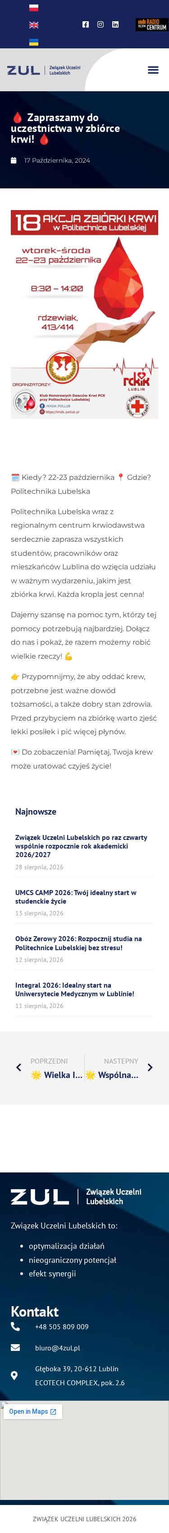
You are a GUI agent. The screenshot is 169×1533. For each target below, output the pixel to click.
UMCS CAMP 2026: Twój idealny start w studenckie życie (76, 896)
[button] (153, 70)
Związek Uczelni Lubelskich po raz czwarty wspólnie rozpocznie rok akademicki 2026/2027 (81, 846)
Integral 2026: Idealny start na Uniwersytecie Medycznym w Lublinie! (74, 989)
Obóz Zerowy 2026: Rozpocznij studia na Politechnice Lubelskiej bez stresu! (78, 943)
